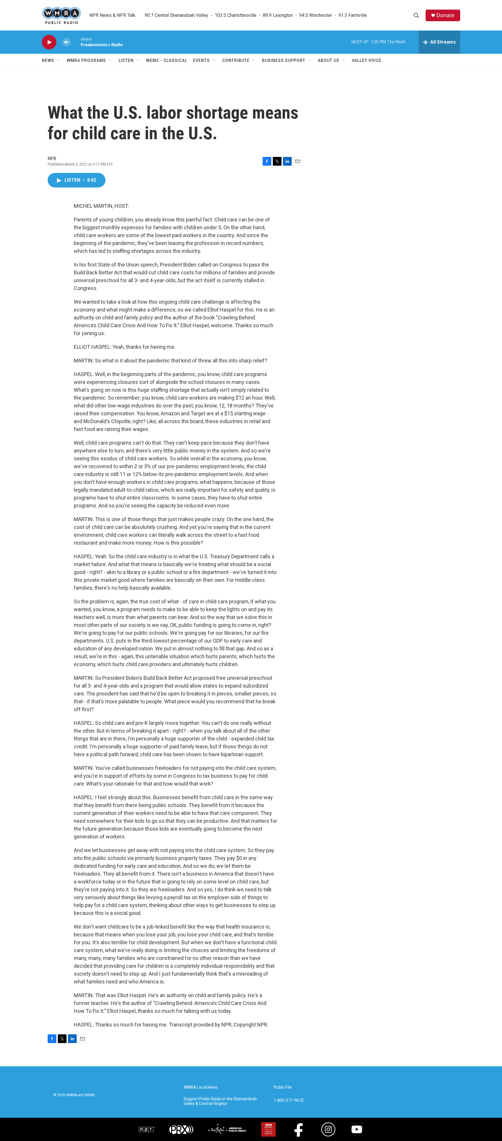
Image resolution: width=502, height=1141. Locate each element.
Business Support (283, 60)
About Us (328, 60)
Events (201, 60)
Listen (126, 60)
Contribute (236, 60)
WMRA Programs (86, 60)
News (48, 60)
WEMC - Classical (166, 60)
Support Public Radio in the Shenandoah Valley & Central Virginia (220, 1101)
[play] (49, 42)
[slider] (76, 42)
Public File (283, 1087)
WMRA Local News (201, 1087)
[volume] (66, 42)
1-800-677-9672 (289, 1100)
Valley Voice (366, 60)
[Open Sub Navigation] (58, 60)
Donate (445, 15)
